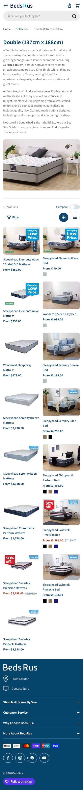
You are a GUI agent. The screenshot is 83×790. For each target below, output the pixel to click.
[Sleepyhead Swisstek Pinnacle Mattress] (21, 621)
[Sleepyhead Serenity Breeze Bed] (61, 346)
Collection (22, 29)
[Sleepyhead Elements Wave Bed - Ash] (45, 274)
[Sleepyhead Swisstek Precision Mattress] (21, 566)
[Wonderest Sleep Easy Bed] (61, 295)
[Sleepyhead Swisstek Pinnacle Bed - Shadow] (50, 601)
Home (7, 29)
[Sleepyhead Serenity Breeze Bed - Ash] (45, 381)
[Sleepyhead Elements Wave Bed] (61, 240)
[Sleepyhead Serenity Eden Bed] (61, 402)
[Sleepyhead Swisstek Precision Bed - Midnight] (56, 546)
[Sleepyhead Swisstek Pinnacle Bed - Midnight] (56, 601)
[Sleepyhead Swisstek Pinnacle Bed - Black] (45, 601)
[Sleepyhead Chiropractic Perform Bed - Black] (45, 492)
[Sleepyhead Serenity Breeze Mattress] (21, 400)
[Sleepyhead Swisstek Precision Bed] (61, 512)
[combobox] (41, 16)
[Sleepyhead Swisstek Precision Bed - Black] (45, 546)
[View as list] (75, 217)
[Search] (74, 16)
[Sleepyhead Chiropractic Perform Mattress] (21, 511)
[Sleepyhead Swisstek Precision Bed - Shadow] (50, 546)
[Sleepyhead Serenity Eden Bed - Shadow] (45, 437)
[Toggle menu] (5, 5)
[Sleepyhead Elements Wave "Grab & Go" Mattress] (21, 241)
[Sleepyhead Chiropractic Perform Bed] (61, 457)
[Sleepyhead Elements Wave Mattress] (21, 294)
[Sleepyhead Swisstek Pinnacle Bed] (61, 567)
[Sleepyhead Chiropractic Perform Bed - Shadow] (50, 492)
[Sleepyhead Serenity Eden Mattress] (21, 456)
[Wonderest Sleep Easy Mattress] (21, 346)
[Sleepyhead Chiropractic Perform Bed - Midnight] (56, 492)
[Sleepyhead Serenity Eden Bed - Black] (50, 437)
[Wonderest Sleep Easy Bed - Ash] (45, 325)
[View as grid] (63, 217)
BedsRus (17, 773)
